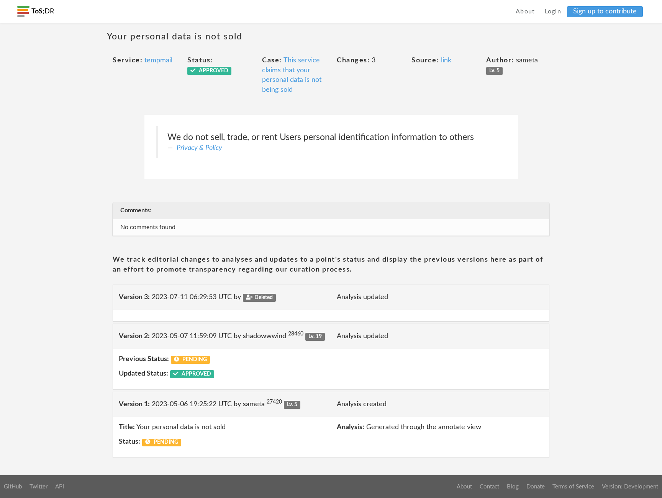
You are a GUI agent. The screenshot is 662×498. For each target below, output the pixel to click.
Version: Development (630, 487)
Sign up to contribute (605, 11)
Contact (489, 487)
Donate (535, 487)
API (59, 487)
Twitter (38, 487)
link (446, 60)
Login (553, 11)
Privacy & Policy (199, 148)
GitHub (13, 487)
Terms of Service (573, 487)
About (525, 11)
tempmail (158, 60)
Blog (513, 487)
